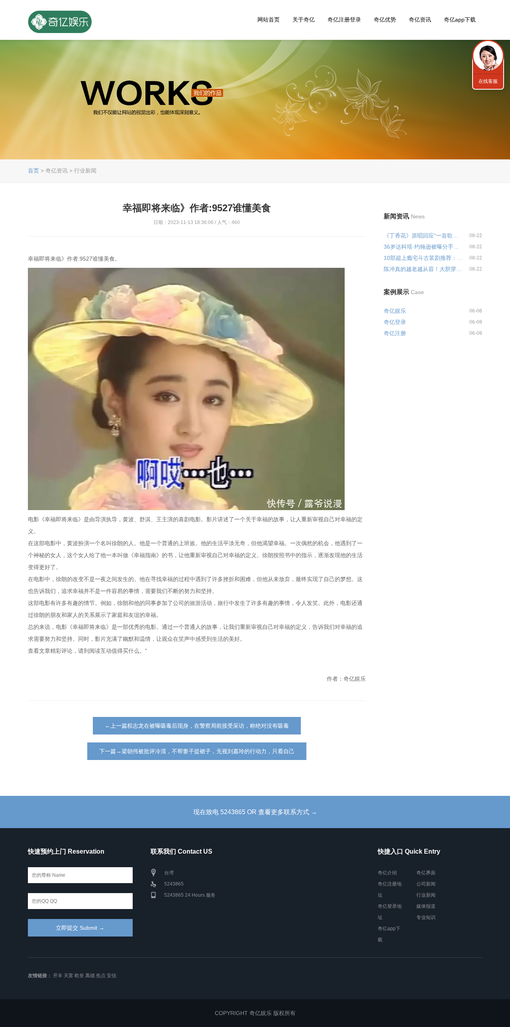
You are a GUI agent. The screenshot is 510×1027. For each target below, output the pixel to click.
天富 (68, 975)
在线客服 (488, 81)
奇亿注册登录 (344, 19)
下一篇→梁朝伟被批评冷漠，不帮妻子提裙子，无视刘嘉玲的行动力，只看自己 (196, 751)
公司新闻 (425, 884)
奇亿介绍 (387, 873)
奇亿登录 (395, 322)
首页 (33, 170)
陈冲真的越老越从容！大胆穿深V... (423, 269)
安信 (111, 975)
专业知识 (425, 917)
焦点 (101, 975)
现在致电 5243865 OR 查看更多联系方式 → (255, 812)
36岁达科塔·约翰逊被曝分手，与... (423, 246)
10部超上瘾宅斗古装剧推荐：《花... (423, 258)
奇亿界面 (425, 873)
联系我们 (488, 56)
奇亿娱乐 (395, 311)
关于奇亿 (303, 19)
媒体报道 (425, 906)
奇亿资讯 (420, 19)
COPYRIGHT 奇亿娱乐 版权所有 (255, 1013)
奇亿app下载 (460, 19)
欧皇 (79, 975)
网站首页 (268, 19)
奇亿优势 (385, 19)
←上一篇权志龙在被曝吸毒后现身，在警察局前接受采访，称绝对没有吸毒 (197, 726)
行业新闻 (425, 895)
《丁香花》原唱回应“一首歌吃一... (423, 235)
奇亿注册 (395, 333)
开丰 (58, 975)
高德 (90, 975)
